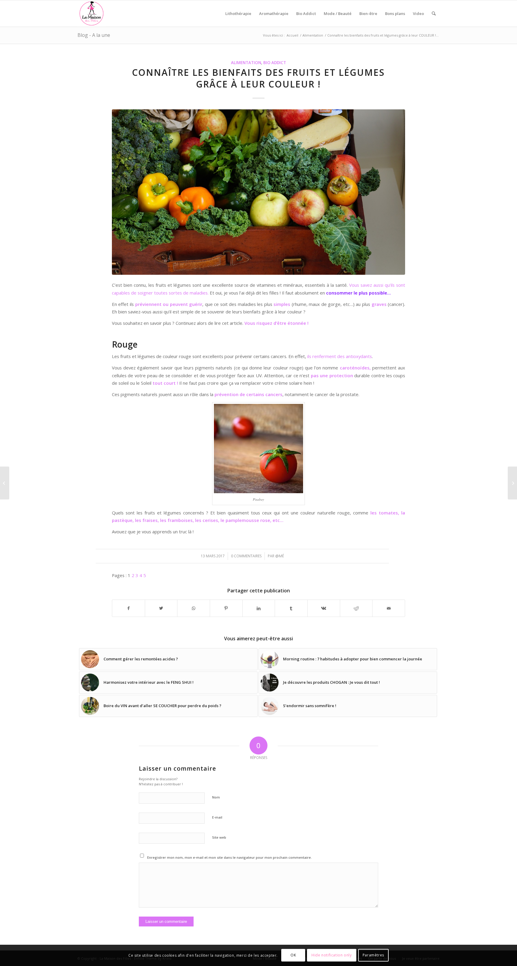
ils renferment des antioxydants (339, 356)
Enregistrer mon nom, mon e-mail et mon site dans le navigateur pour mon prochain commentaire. (229, 857)
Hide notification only (331, 955)
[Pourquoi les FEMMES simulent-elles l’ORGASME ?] (4, 483)
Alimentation (246, 62)
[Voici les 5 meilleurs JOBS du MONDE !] (512, 483)
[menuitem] (238, 13)
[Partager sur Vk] (324, 608)
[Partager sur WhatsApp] (193, 608)
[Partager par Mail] (388, 608)
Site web (219, 837)
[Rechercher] (434, 13)
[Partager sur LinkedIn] (259, 608)
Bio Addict (274, 62)
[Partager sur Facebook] (128, 608)
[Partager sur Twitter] (161, 608)
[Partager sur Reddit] (356, 608)
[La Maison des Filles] (91, 13)
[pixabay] (258, 191)
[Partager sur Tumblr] (291, 608)
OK (293, 955)
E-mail (217, 817)
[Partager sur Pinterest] (226, 608)
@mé (279, 556)
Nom (216, 797)
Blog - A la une (93, 35)
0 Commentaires (246, 556)
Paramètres (373, 955)
